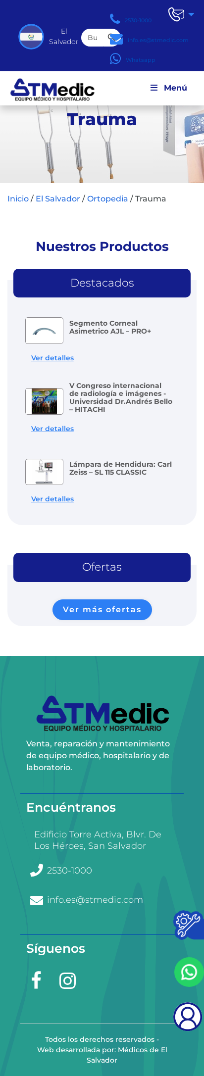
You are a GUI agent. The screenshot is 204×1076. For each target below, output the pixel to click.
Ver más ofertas (102, 609)
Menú (175, 93)
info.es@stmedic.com (95, 899)
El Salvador (58, 198)
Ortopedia (107, 198)
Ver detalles (52, 358)
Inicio (18, 198)
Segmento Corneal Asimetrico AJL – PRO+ (110, 327)
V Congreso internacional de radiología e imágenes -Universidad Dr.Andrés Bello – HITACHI (120, 397)
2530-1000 (69, 870)
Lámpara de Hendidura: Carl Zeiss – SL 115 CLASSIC (120, 468)
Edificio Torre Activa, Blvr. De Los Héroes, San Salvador (97, 840)
